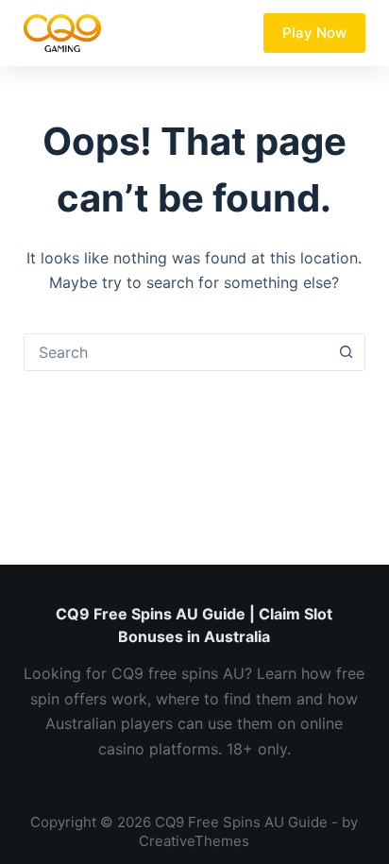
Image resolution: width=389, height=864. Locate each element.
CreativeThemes (194, 841)
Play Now (314, 33)
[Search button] (345, 352)
